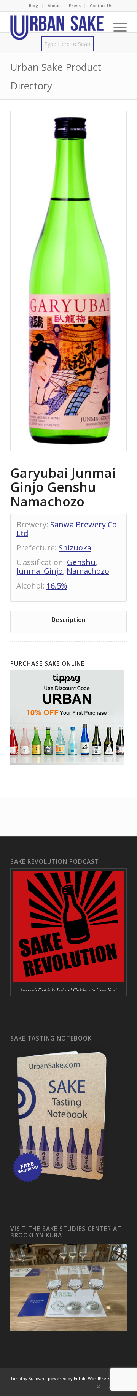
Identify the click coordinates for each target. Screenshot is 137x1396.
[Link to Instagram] (109, 1386)
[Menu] (116, 27)
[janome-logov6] (57, 27)
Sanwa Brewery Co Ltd (66, 528)
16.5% (56, 586)
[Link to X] (98, 1386)
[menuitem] (34, 6)
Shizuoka (75, 548)
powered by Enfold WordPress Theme (87, 1378)
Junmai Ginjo (39, 571)
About (54, 5)
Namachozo (88, 571)
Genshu (81, 562)
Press (75, 5)
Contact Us (101, 5)
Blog (33, 5)
